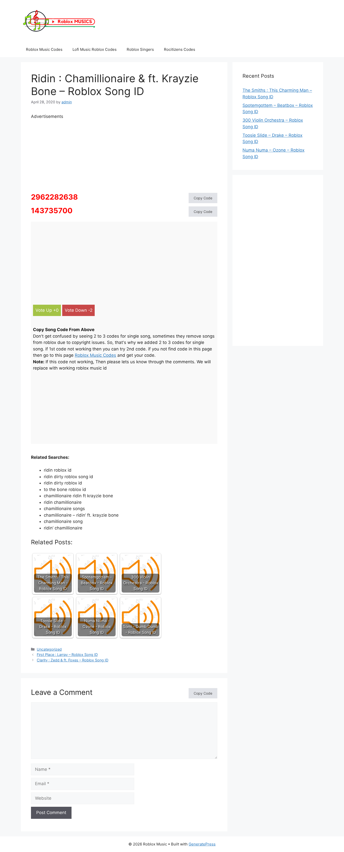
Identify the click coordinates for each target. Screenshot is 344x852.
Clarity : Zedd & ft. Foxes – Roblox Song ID (72, 660)
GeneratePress (202, 844)
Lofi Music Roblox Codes (95, 49)
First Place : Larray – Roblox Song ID (67, 654)
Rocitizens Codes (179, 49)
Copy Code (203, 198)
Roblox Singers (140, 49)
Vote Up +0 (47, 310)
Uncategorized (49, 649)
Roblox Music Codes (44, 49)
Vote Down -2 (78, 310)
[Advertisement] (124, 155)
